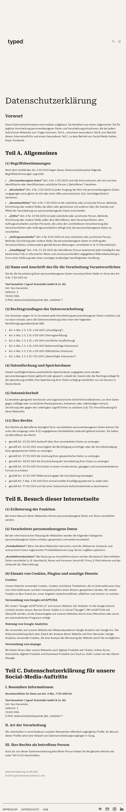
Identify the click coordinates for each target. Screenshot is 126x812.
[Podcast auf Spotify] (100, 809)
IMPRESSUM (10, 809)
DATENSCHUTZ (30, 809)
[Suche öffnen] (114, 41)
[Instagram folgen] (114, 809)
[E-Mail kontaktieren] (107, 809)
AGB (45, 809)
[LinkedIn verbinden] (121, 809)
